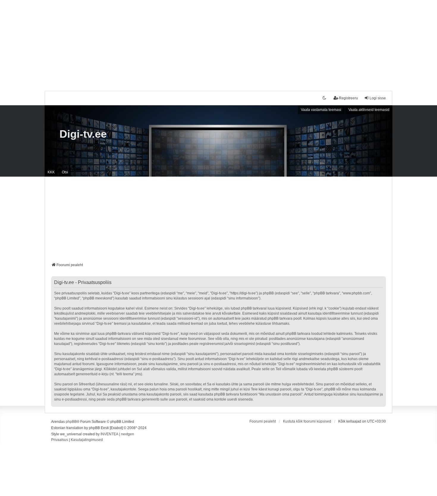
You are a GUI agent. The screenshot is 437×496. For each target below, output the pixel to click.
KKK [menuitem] (51, 172)
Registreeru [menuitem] (348, 98)
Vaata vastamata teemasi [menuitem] (321, 110)
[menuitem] (59, 440)
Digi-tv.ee (83, 134)
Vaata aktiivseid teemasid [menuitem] (368, 110)
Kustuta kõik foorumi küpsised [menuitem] (307, 421)
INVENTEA (109, 434)
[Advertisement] (218, 41)
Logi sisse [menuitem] (378, 98)
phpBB (71, 422)
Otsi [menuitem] (65, 172)
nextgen (127, 434)
